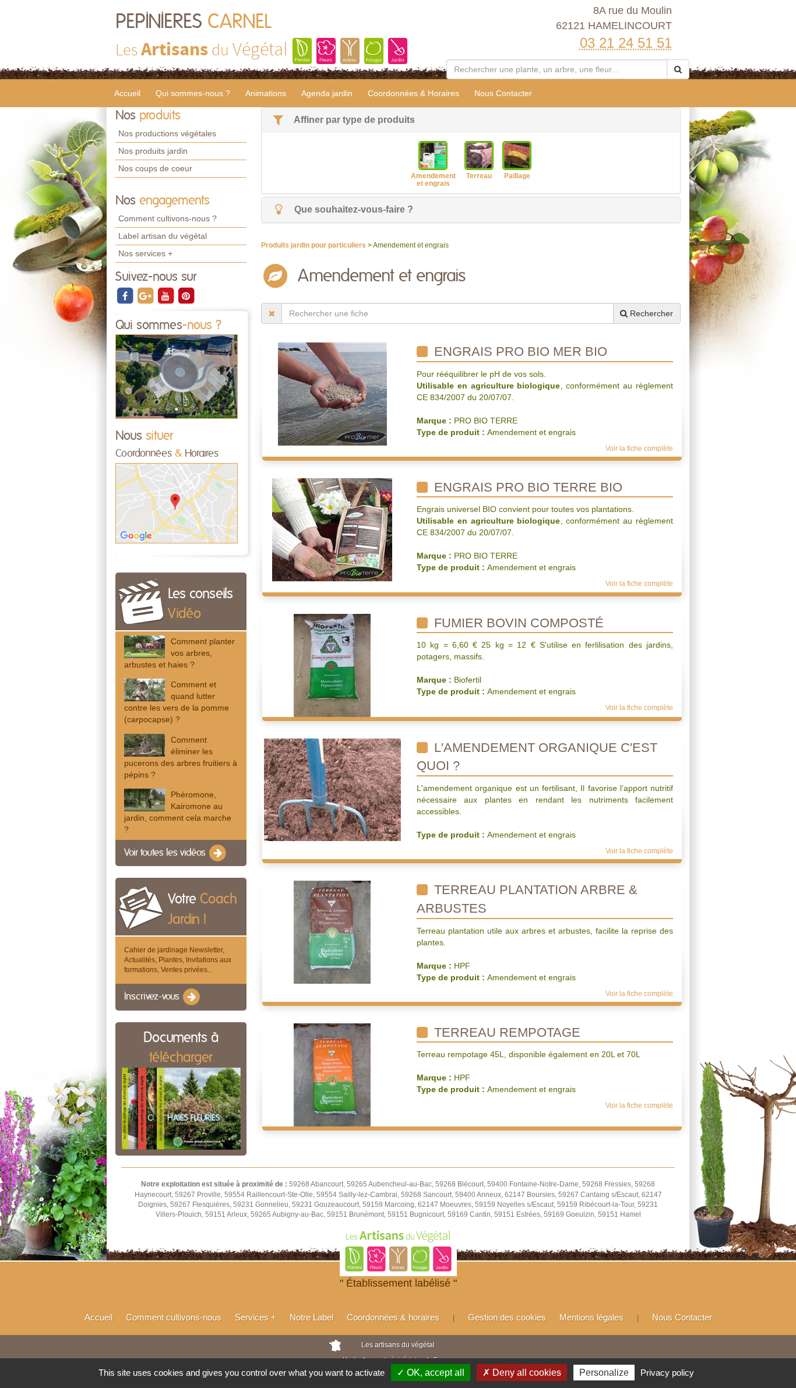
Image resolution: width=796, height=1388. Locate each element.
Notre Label (311, 1317)
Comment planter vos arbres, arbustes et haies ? (179, 653)
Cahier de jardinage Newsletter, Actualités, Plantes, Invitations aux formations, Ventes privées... (177, 960)
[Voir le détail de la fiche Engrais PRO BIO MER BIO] (332, 394)
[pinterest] (186, 295)
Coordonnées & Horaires (413, 93)
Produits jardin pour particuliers (314, 245)
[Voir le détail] (144, 646)
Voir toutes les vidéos (166, 852)
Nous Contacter (503, 93)
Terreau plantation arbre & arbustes (527, 899)
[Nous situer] (176, 503)
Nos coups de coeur (155, 168)
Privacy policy (667, 1373)
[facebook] (125, 295)
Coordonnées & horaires (393, 1317)
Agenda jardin (327, 93)
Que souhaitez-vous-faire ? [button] (352, 209)
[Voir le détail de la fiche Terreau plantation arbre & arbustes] (332, 932)
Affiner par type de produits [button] (353, 120)
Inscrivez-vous (153, 996)
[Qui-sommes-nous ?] (176, 376)
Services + (255, 1317)
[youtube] (166, 295)
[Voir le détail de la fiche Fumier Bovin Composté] (332, 665)
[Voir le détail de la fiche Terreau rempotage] (332, 1074)
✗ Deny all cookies (521, 1373)
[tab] (471, 120)
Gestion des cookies (507, 1317)
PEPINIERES (193, 22)
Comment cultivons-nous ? (167, 218)
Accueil (127, 93)
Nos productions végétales (167, 133)
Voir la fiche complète (639, 448)
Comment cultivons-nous (173, 1317)
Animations (265, 93)
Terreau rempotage (505, 1032)
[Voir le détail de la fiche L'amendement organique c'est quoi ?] (332, 789)
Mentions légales (591, 1317)
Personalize (604, 1373)
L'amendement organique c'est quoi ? (537, 757)
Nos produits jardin (153, 151)
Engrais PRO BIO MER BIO (519, 351)
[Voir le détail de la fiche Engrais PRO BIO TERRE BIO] (332, 529)
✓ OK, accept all (430, 1373)
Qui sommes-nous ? (193, 93)
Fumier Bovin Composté (517, 623)
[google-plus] (146, 295)
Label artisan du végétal (162, 236)
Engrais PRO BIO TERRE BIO (526, 487)
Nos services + (145, 253)
